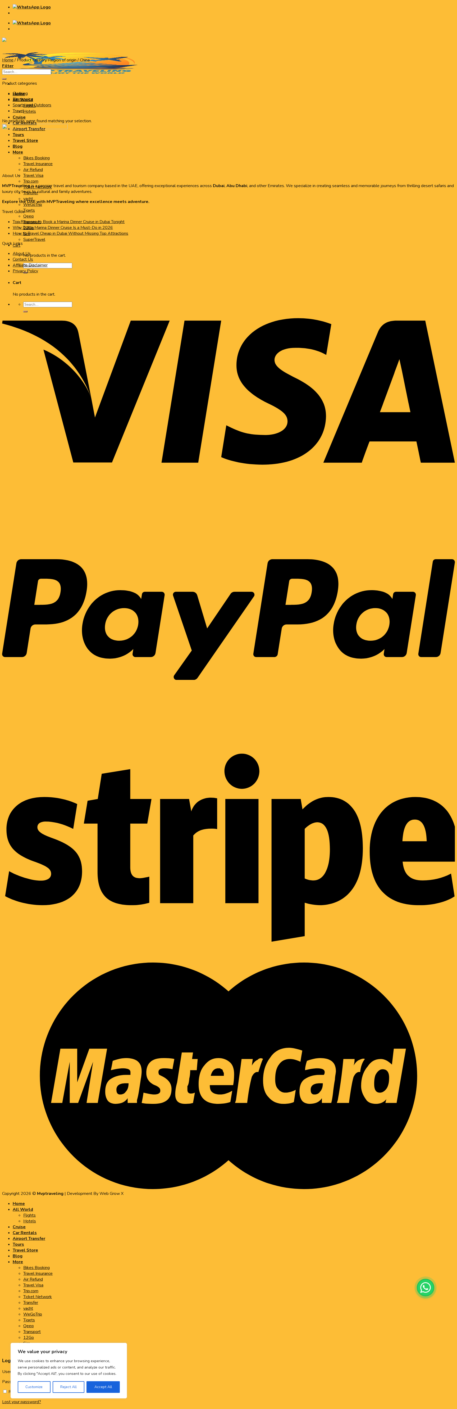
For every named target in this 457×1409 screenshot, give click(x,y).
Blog (17, 1256)
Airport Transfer (29, 1238)
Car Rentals (25, 1233)
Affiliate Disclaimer (30, 265)
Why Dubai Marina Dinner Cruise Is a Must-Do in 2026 (63, 228)
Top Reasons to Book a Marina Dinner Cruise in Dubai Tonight (69, 222)
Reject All (68, 1386)
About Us (22, 253)
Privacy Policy (25, 271)
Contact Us (23, 259)
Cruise (19, 117)
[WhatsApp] (425, 1287)
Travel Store (25, 1250)
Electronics (23, 99)
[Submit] (4, 79)
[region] (69, 1370)
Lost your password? (21, 1402)
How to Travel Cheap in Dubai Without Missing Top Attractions (70, 233)
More (18, 1262)
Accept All (103, 1386)
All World (23, 1209)
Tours (18, 1244)
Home (7, 60)
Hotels (29, 111)
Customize (34, 1386)
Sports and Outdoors (32, 105)
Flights (29, 1215)
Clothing (20, 93)
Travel (18, 111)
